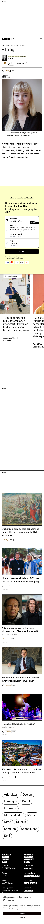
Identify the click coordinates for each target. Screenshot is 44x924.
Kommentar (14, 586)
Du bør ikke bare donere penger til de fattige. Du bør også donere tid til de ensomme (20, 532)
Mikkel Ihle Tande (30, 883)
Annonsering (28, 857)
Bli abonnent (28, 854)
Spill (7, 835)
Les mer (10, 900)
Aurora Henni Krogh (17, 56)
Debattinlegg (29, 859)
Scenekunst (5, 638)
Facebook (5, 857)
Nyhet (13, 70)
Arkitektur (10, 794)
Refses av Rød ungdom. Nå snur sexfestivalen (18, 725)
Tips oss (27, 862)
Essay (11, 539)
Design (27, 794)
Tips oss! (11, 65)
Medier (7, 586)
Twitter (4, 862)
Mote (7, 822)
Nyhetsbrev (6, 854)
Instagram (5, 859)
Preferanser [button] (22, 917)
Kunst (26, 801)
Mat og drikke (13, 815)
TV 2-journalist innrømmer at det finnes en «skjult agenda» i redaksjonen (22, 771)
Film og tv (10, 801)
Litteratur (10, 808)
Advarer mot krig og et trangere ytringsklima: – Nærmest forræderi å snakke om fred (20, 631)
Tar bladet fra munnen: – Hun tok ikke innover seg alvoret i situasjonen (20, 679)
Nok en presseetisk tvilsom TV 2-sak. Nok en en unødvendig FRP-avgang (21, 580)
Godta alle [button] (22, 913)
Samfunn (5, 539)
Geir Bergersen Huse (31, 876)
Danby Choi (28, 868)
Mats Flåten (28, 890)
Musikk (7, 70)
